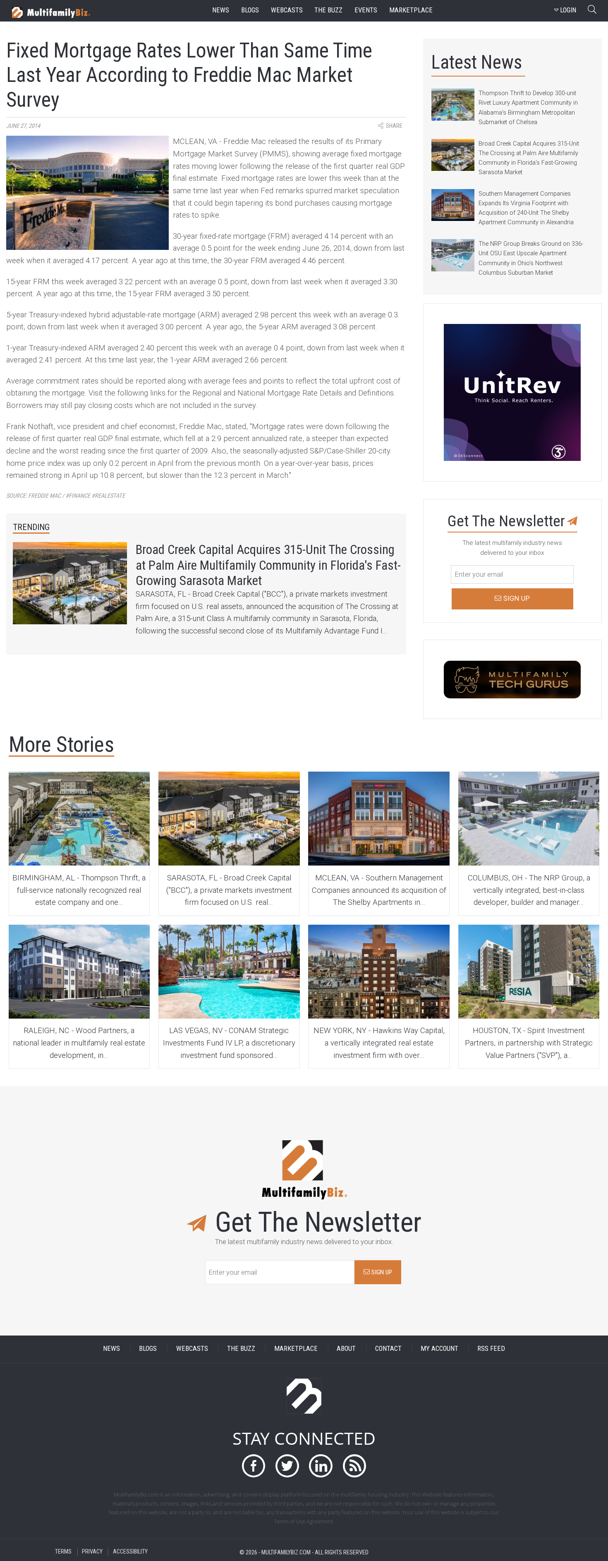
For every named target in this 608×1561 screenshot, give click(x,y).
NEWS (111, 1348)
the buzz (328, 10)
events (365, 10)
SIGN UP (381, 1272)
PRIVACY (92, 1552)
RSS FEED (491, 1348)
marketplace (411, 10)
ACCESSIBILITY (130, 1552)
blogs (250, 10)
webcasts (287, 10)
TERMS (63, 1552)
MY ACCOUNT (439, 1348)
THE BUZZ (241, 1348)
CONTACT (388, 1348)
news (220, 10)
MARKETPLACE (296, 1348)
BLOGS (148, 1348)
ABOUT (346, 1348)
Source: (65, 495)
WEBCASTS (192, 1348)
